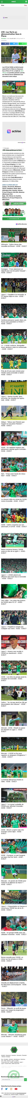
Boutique (8, 1056)
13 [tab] (21, 64)
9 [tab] (15, 64)
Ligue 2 (2, 1063)
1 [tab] (2, 64)
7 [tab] (11, 64)
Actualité (3, 1055)
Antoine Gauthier (14, 212)
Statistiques (16, 1062)
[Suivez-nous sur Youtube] (16, 1089)
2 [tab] (4, 64)
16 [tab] (25, 64)
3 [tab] (5, 64)
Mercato (9, 1060)
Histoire (11, 1062)
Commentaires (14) (14, 219)
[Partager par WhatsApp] (23, 43)
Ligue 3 (13, 1060)
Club (2, 1060)
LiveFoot (24, 1066)
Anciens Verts (8, 1063)
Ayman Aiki (21, 210)
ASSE (3, 1067)
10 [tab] (16, 64)
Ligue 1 (21, 1062)
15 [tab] (24, 64)
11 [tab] (18, 64)
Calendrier (13, 1055)
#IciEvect (4, 1056)
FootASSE (20, 1066)
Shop (25, 5)
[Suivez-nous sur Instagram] (11, 1089)
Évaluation (24, 1055)
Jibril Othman (18, 215)
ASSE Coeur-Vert (15, 1063)
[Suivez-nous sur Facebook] (2, 1089)
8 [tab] (13, 64)
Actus (2, 5)
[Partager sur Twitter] (14, 43)
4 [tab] (7, 64)
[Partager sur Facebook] (5, 43)
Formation (3, 38)
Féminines (23, 1059)
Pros (2, 1059)
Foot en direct (8, 1067)
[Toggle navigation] (2, 2)
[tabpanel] (13, 54)
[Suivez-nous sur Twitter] (6, 1089)
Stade (5, 1060)
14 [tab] (22, 64)
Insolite (16, 1060)
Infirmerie (11, 1059)
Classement (8, 1055)
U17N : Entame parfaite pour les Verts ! (12, 150)
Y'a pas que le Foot (5, 1062)
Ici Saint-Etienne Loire (12, 1066)
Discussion (19, 1055)
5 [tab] (8, 64)
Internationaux (17, 1059)
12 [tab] (19, 64)
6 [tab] (10, 64)
